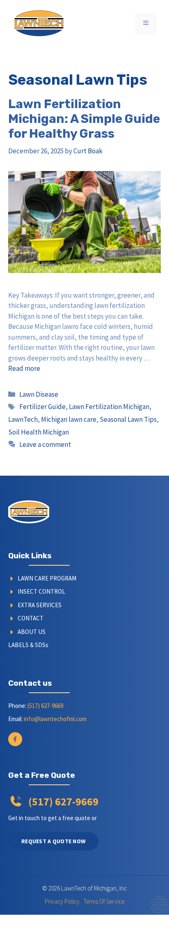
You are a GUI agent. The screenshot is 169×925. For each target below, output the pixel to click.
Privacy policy (62, 901)
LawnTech (23, 419)
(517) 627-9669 (45, 706)
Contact (30, 618)
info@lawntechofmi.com (55, 719)
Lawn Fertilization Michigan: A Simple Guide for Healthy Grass (84, 119)
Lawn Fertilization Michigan (109, 406)
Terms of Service (104, 901)
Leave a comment (45, 444)
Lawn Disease (38, 394)
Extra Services (40, 605)
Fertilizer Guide (42, 406)
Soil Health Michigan (38, 432)
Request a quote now (53, 841)
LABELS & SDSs (28, 645)
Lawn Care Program (47, 578)
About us (32, 632)
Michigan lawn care (68, 419)
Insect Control (41, 591)
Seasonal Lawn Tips (128, 419)
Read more (24, 368)
